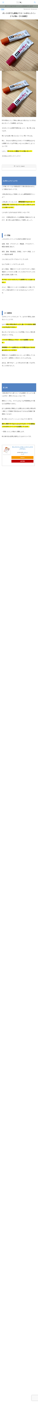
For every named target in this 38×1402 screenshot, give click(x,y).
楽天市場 (22, 461)
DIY (3, 9)
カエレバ (25, 452)
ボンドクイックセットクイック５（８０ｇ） (22, 447)
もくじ (18, 166)
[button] (34, 630)
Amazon (22, 457)
